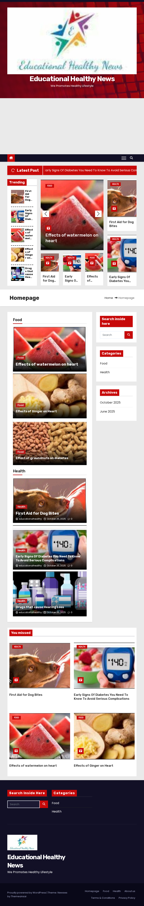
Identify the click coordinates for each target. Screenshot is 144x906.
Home (109, 298)
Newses (62, 892)
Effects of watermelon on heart (29, 237)
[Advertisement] (72, 126)
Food (49, 185)
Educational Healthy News (72, 78)
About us (129, 891)
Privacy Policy (127, 898)
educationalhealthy (30, 519)
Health (49, 257)
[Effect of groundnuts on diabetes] (50, 442)
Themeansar (19, 896)
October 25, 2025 (56, 519)
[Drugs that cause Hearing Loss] (50, 593)
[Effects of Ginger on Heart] (50, 395)
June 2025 (107, 411)
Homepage (92, 891)
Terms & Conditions (103, 898)
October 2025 (110, 402)
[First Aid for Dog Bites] (50, 500)
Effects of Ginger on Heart (29, 255)
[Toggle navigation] (124, 158)
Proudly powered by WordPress (27, 892)
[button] (132, 158)
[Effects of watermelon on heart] (50, 349)
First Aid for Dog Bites (28, 197)
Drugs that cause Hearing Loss (29, 275)
